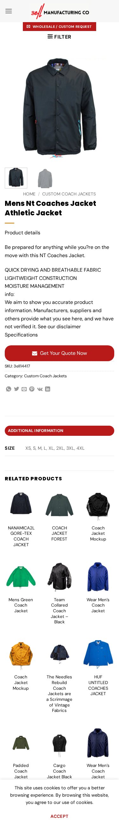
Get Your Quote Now (63, 353)
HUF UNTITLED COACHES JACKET (98, 685)
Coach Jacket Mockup (98, 533)
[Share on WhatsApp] (8, 389)
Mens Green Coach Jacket (21, 605)
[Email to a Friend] (24, 389)
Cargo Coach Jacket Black (59, 771)
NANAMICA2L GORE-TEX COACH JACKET (21, 536)
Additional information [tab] (35, 430)
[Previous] (15, 108)
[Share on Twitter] (16, 389)
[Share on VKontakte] (40, 389)
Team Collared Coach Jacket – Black (59, 611)
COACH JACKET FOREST (59, 533)
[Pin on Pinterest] (31, 389)
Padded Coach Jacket (21, 771)
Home (29, 194)
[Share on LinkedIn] (47, 389)
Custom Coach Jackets (69, 194)
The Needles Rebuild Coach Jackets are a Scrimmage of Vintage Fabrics (59, 693)
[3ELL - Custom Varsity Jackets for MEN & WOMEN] (59, 11)
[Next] (104, 108)
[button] (8, 11)
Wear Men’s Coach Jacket (98, 605)
